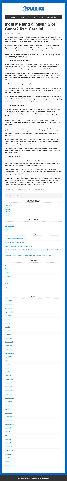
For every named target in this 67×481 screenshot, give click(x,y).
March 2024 (8, 375)
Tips (42, 189)
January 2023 (8, 413)
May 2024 (7, 368)
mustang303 (8, 205)
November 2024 (9, 345)
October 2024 (8, 349)
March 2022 (8, 439)
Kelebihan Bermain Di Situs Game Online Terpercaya (19, 246)
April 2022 (7, 435)
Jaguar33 (7, 215)
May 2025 (7, 327)
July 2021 (7, 458)
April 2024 (7, 372)
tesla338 (7, 207)
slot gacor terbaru (9, 224)
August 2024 (8, 357)
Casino (7, 269)
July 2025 (7, 319)
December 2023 (9, 387)
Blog (13, 189)
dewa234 (7, 209)
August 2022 (8, 428)
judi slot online (8, 228)
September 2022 (9, 424)
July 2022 (7, 431)
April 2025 (7, 330)
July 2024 (7, 360)
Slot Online (37, 189)
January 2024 (8, 383)
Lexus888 (7, 211)
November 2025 (9, 304)
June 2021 (7, 461)
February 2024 (9, 379)
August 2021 (8, 454)
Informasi (18, 189)
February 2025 (9, 334)
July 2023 (7, 405)
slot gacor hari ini (9, 226)
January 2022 (8, 443)
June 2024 (7, 364)
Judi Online (24, 189)
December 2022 (9, 416)
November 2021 (9, 450)
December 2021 (9, 446)
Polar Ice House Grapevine (33, 9)
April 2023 (7, 409)
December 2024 (9, 342)
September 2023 (9, 398)
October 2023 (8, 394)
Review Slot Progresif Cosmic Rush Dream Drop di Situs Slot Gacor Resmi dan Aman (28, 255)
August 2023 (8, 402)
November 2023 (9, 390)
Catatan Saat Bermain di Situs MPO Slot (15, 238)
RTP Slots (30, 189)
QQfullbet (7, 213)
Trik (44, 189)
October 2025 (8, 308)
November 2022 (9, 420)
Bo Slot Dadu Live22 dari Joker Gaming (15, 242)
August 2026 (8, 301)
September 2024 (9, 353)
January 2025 (8, 338)
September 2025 (9, 312)
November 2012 (9, 465)
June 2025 (7, 323)
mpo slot (7, 230)
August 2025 (8, 315)
